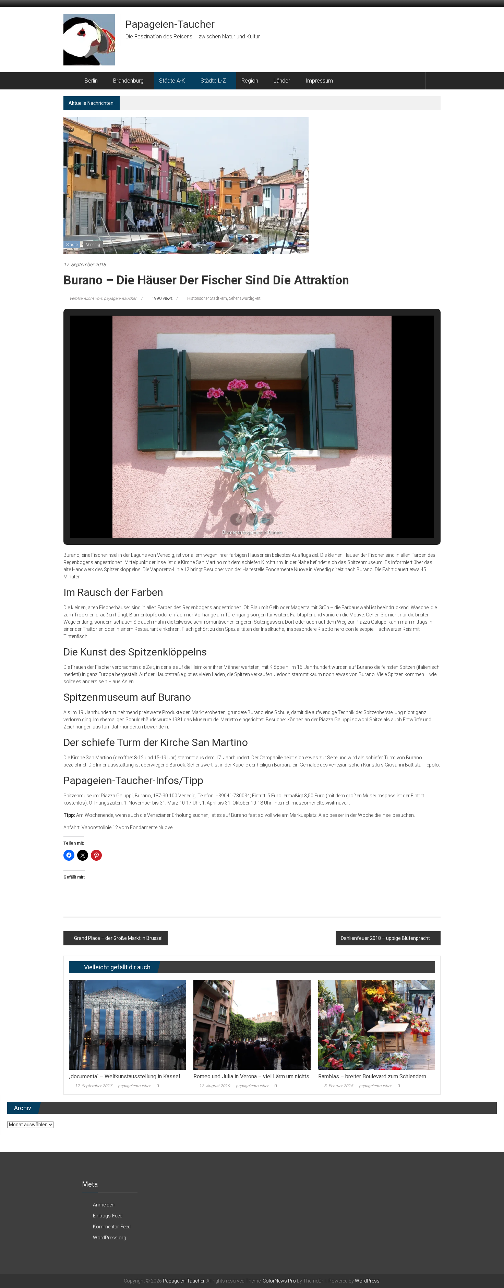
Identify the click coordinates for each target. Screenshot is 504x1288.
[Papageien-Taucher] (71, 80)
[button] (236, 519)
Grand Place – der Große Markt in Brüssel (118, 938)
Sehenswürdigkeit (245, 298)
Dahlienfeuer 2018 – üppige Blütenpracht (385, 938)
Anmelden (104, 1204)
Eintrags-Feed (107, 1215)
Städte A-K (172, 80)
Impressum (319, 80)
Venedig (93, 244)
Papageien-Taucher (170, 24)
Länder (282, 80)
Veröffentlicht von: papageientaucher (102, 298)
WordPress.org (109, 1237)
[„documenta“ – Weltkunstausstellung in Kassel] (127, 1024)
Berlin (91, 80)
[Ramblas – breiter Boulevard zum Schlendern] (376, 1024)
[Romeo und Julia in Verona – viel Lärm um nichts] (251, 1024)
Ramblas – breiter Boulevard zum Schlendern (372, 1076)
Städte (71, 244)
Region (249, 80)
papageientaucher (134, 1085)
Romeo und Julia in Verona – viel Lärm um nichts (251, 1076)
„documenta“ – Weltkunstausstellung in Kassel (124, 1076)
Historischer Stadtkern (207, 298)
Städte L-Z (213, 80)
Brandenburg (128, 80)
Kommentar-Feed (112, 1226)
